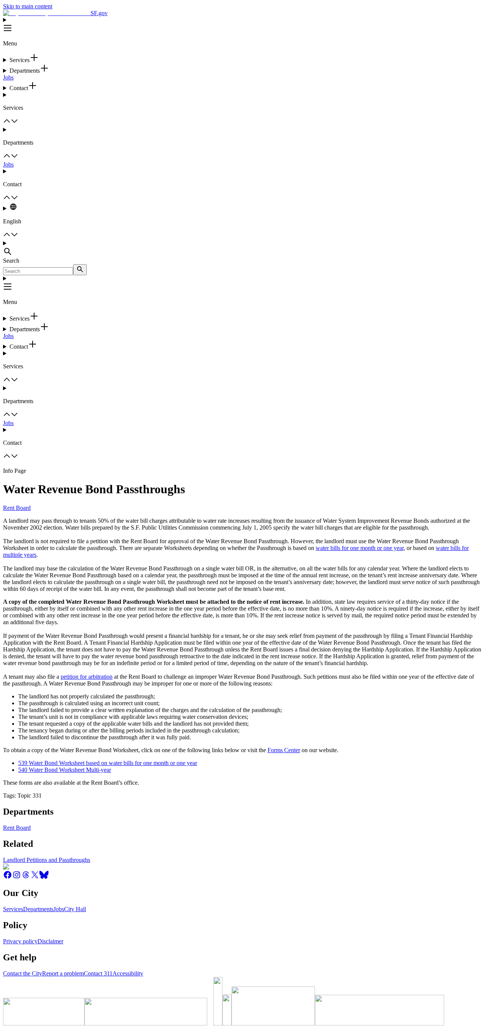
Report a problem (63, 973)
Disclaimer (50, 941)
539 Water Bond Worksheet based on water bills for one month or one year (107, 763)
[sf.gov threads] (25, 877)
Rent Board (17, 508)
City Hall (75, 909)
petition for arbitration (87, 676)
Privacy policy (20, 941)
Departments (38, 909)
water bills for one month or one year (360, 548)
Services (13, 909)
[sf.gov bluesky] (43, 877)
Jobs (8, 77)
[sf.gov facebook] (7, 877)
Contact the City (22, 973)
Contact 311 (98, 973)
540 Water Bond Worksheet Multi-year (64, 770)
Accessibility (128, 973)
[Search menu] (242, 248)
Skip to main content (27, 6)
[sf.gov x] (34, 877)
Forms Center (284, 750)
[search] (80, 269)
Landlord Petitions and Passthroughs (46, 860)
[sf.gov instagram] (16, 877)
